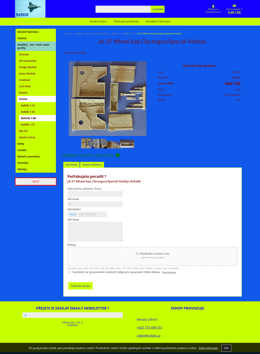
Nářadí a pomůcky (28, 156)
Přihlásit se (213, 9)
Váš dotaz (71, 164)
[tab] (71, 165)
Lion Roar (25, 86)
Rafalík (236, 77)
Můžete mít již (88, 155)
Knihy (20, 143)
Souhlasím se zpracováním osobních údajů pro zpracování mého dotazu (116, 272)
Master (23, 92)
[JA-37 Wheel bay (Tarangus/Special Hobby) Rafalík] (107, 98)
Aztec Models (27, 73)
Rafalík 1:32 (28, 105)
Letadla (21, 150)
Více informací (169, 272)
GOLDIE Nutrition (28, 32)
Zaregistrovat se (213, 11)
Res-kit (23, 131)
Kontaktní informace (158, 21)
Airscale (24, 54)
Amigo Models (28, 67)
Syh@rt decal (27, 137)
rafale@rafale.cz (148, 335)
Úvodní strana (98, 21)
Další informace (208, 348)
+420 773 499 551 (149, 327)
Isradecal (24, 80)
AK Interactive (27, 60)
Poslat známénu (92, 164)
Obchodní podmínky (126, 21)
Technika (22, 163)
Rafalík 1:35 (28, 111)
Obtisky (22, 169)
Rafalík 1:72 (28, 124)
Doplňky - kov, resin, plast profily (33, 46)
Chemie (22, 38)
